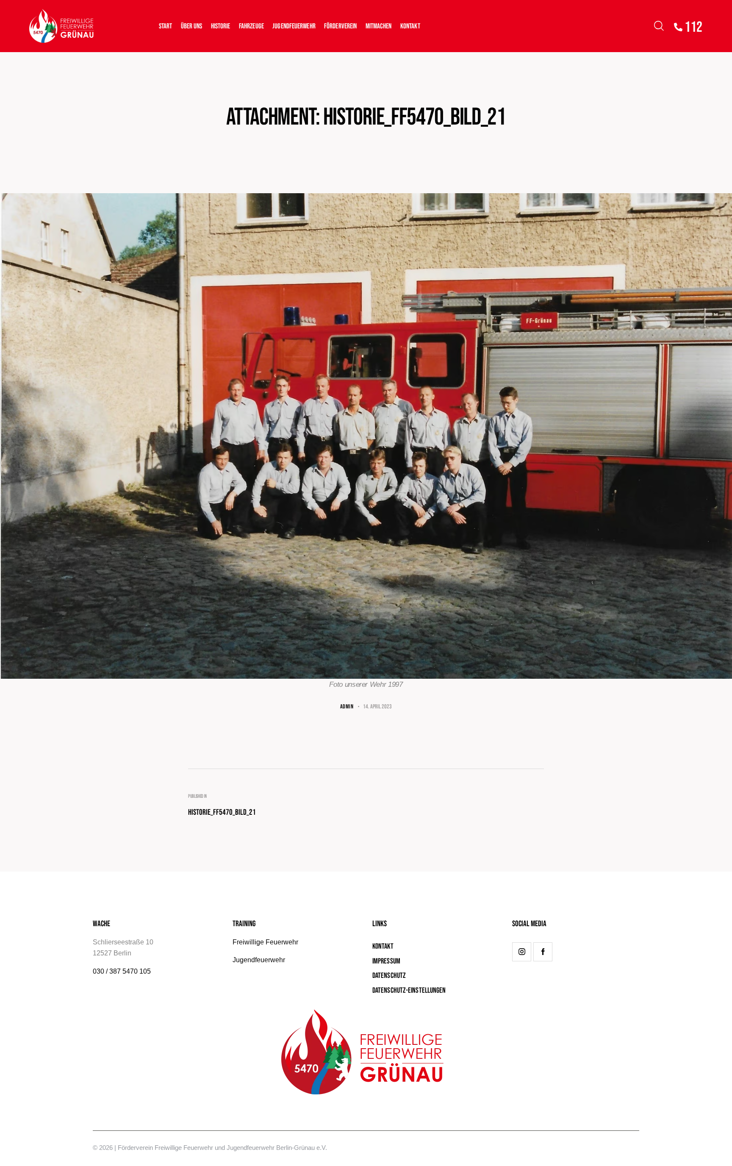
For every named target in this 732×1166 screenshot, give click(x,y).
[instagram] (521, 951)
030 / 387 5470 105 (122, 971)
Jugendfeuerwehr (259, 959)
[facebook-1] (542, 951)
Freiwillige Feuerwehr (265, 942)
